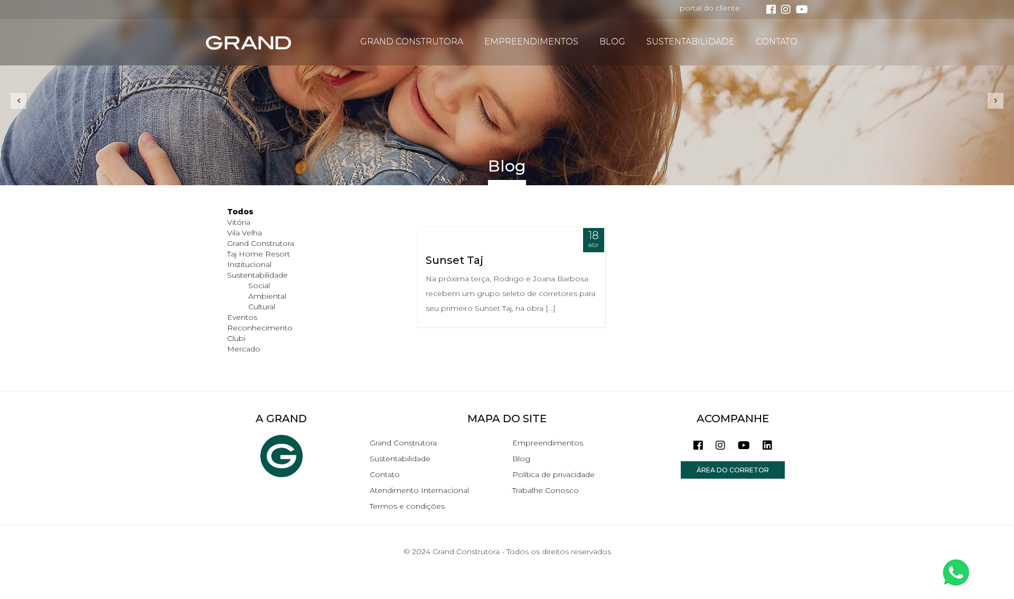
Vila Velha (244, 232)
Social (259, 285)
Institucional (249, 264)
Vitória (238, 222)
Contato (776, 41)
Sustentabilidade (690, 41)
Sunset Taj (454, 260)
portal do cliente (710, 8)
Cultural (261, 306)
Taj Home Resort (258, 254)
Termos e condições (407, 506)
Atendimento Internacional (419, 490)
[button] (18, 101)
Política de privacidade (553, 474)
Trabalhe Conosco (545, 490)
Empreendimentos (531, 41)
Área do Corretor (733, 470)
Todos (240, 211)
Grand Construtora (411, 41)
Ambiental (267, 296)
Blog (612, 41)
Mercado (243, 349)
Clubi (236, 338)
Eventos (242, 317)
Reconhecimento (260, 327)
